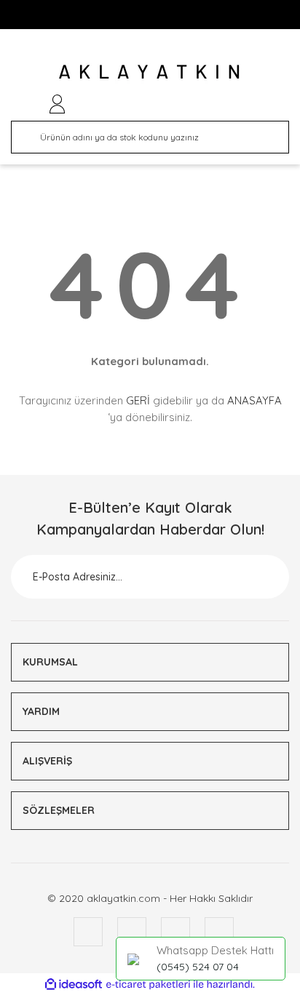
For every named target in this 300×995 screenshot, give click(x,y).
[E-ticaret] (148, 984)
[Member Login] (58, 104)
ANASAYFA (254, 400)
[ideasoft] (73, 984)
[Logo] (150, 71)
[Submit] (260, 577)
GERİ (138, 400)
